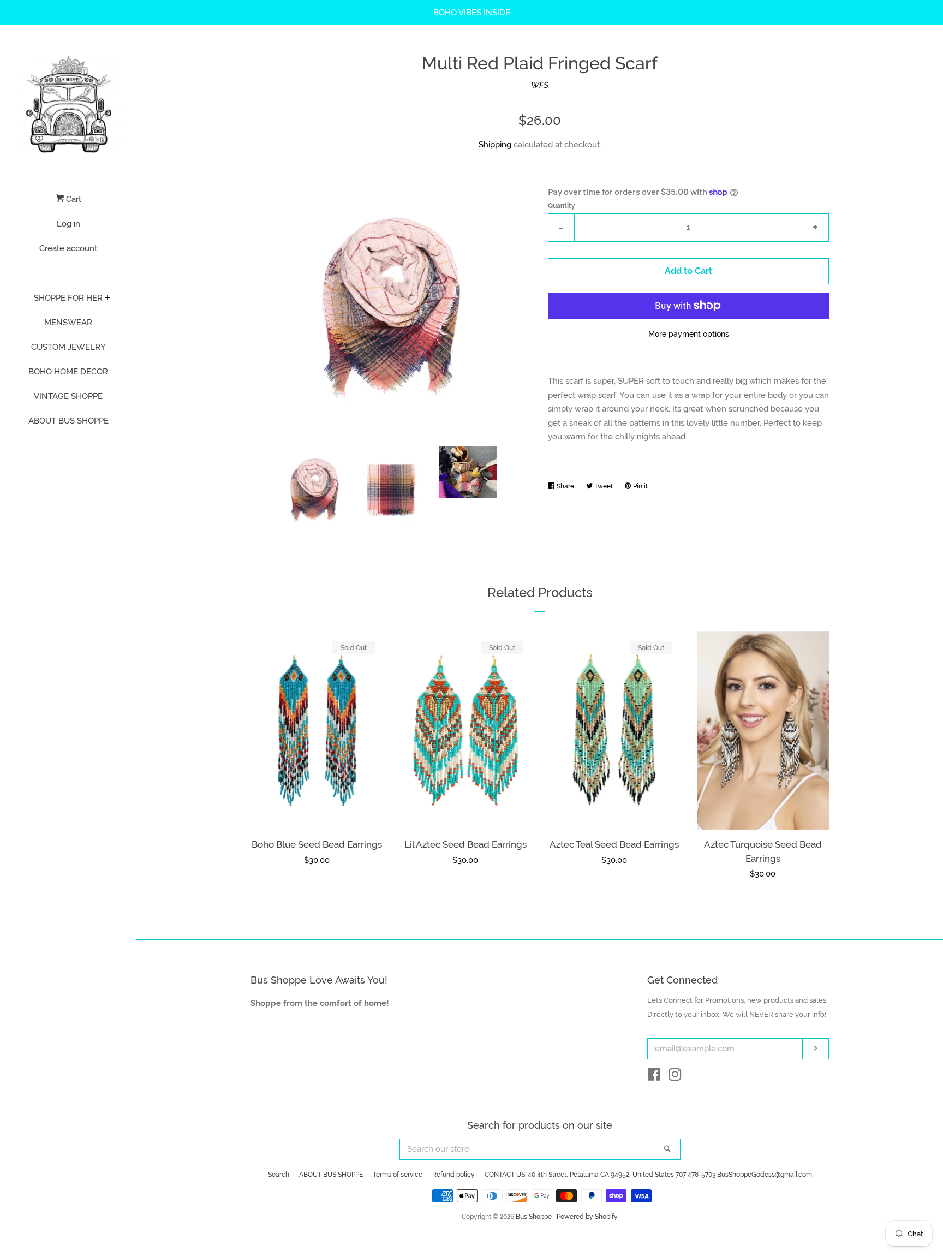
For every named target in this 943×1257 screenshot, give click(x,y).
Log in (68, 224)
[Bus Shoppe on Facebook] (654, 1077)
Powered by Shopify (587, 1216)
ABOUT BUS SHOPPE (68, 421)
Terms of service (397, 1174)
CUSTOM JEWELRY (68, 347)
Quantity (561, 206)
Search (278, 1174)
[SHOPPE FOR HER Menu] (108, 298)
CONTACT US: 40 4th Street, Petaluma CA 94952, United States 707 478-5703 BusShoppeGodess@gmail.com (648, 1174)
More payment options (688, 334)
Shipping (495, 145)
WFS (539, 85)
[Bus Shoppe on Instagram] (675, 1077)
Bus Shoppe (534, 1216)
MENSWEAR (68, 322)
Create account (68, 248)
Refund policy (453, 1174)
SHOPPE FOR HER (68, 298)
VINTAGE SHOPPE (68, 396)
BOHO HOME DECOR (68, 372)
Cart (72, 199)
